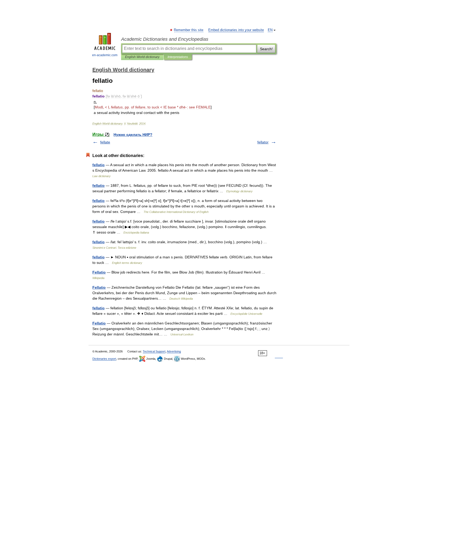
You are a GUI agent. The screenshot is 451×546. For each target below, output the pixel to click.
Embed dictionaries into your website (236, 30)
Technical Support (154, 351)
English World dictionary (142, 57)
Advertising (174, 351)
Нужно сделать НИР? (133, 134)
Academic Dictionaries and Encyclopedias (164, 39)
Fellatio (99, 272)
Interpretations (178, 57)
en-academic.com (104, 55)
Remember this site (188, 30)
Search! (266, 49)
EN (270, 30)
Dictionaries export (104, 358)
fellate (105, 142)
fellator (263, 142)
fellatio (98, 165)
